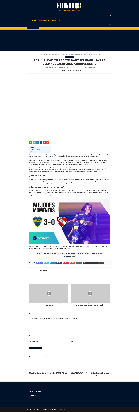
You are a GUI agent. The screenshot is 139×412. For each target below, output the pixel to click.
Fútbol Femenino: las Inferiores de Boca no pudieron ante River (58, 372)
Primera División (45, 16)
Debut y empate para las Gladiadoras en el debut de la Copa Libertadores (37, 373)
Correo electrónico (34, 341)
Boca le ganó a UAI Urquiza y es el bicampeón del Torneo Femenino (80, 373)
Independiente (84, 253)
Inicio (29, 16)
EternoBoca (62, 70)
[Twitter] (34, 142)
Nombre (31, 335)
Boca (39, 253)
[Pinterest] (44, 142)
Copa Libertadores (72, 16)
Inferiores (102, 16)
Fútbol (47, 253)
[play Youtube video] (69, 221)
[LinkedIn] (37, 142)
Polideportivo (32, 20)
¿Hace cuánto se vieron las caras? (40, 151)
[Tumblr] (41, 142)
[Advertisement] (69, 40)
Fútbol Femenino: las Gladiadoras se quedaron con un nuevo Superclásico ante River (100, 373)
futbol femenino (58, 253)
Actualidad (36, 16)
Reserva (95, 16)
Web (72, 341)
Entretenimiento (56, 20)
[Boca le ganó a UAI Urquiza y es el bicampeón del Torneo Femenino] (80, 365)
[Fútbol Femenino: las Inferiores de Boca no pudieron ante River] (59, 365)
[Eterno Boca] (69, 6)
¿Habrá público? (35, 149)
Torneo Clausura (70, 256)
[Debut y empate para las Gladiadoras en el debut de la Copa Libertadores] (38, 365)
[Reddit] (47, 142)
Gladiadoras (71, 253)
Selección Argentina (44, 20)
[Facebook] (30, 142)
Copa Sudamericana (59, 16)
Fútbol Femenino (55, 54)
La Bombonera (97, 253)
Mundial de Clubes (86, 16)
